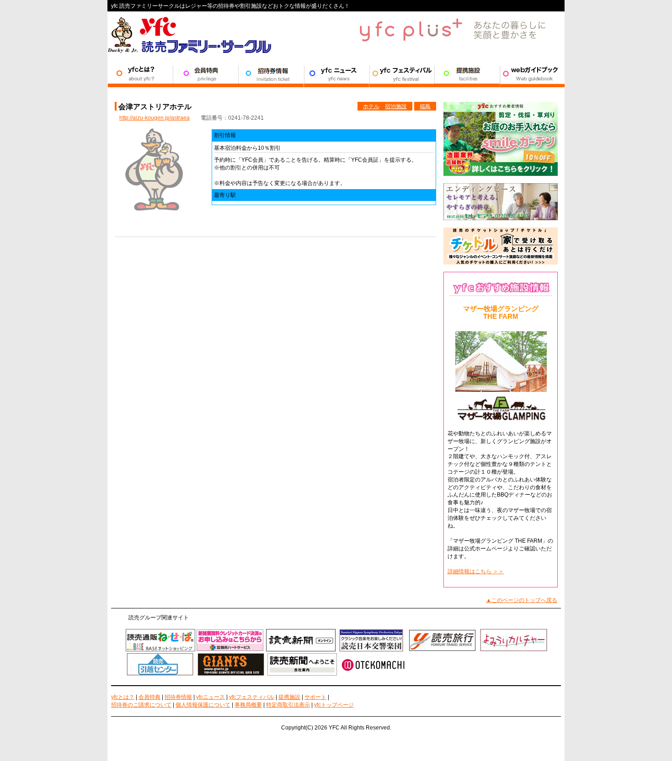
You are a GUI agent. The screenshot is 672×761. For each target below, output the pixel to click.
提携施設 (467, 73)
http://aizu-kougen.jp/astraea (154, 118)
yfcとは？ (122, 697)
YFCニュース (336, 73)
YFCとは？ (140, 73)
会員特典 (205, 73)
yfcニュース (210, 697)
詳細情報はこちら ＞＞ (476, 571)
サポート (532, 73)
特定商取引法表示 (288, 705)
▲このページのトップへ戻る (521, 600)
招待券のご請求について (141, 705)
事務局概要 (248, 705)
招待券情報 (271, 73)
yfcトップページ (334, 705)
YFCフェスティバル (401, 73)
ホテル (371, 106)
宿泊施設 (396, 106)
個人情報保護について (203, 705)
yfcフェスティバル (251, 697)
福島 (425, 106)
